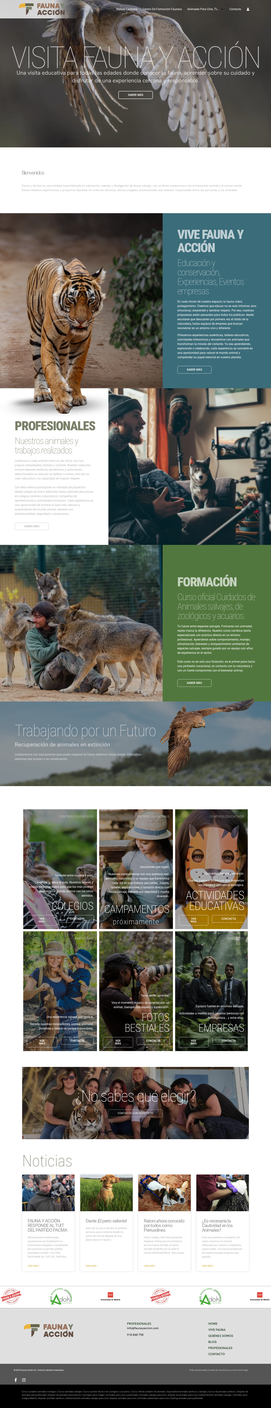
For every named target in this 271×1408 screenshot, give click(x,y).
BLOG (212, 1342)
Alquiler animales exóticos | (52, 1398)
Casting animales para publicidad (186, 1398)
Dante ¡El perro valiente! (106, 1221)
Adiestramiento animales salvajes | (216, 1394)
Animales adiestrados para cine (153, 1398)
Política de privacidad (198, 1370)
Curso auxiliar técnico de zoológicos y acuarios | (108, 1391)
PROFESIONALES (220, 1348)
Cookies (211, 1370)
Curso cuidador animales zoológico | (40, 1391)
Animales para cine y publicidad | (122, 1394)
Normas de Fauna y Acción (226, 1370)
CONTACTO (216, 1354)
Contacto (235, 9)
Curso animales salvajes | (71, 1391)
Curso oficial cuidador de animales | (149, 1391)
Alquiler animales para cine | (124, 1398)
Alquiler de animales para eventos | (65, 1394)
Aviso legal (243, 1370)
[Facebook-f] (16, 1380)
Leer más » (34, 1266)
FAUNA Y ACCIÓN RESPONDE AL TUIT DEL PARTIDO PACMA (47, 1225)
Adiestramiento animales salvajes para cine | (88, 1398)
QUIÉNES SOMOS (220, 1336)
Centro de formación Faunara (162, 9)
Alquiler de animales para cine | (183, 1394)
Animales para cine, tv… (203, 9)
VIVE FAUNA (216, 1330)
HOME (213, 1324)
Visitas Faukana (126, 9)
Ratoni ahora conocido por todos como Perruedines (164, 1225)
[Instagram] (24, 1380)
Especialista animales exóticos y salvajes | (188, 1391)
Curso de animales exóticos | (223, 1391)
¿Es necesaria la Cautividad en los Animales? (217, 1225)
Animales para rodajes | (94, 1394)
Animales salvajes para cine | (153, 1394)
